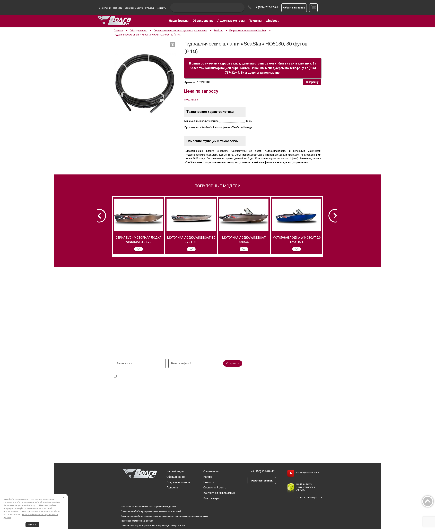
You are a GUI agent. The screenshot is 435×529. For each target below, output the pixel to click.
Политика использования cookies (137, 521)
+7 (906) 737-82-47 (266, 7)
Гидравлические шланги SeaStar (247, 30)
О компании (105, 8)
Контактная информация (219, 493)
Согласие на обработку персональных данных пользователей (151, 511)
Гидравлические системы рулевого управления (180, 30)
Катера (207, 476)
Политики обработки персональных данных (256, 376)
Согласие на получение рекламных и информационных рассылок (153, 525)
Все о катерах (212, 498)
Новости (117, 8)
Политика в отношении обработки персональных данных (148, 506)
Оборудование (203, 20)
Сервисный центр (134, 8)
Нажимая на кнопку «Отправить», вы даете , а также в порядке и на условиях (199, 375)
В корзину (312, 82)
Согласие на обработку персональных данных (192, 373)
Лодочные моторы (231, 20)
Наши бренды (179, 20)
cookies (25, 499)
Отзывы (149, 8)
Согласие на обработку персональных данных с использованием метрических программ (164, 516)
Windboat (272, 20)
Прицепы (255, 20)
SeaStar (218, 30)
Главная (118, 30)
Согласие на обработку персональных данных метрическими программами (161, 376)
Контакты (161, 8)
